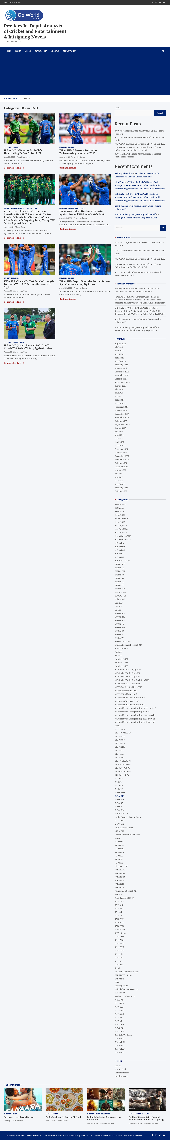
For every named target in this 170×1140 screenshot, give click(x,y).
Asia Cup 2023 (121, 525)
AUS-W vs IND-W (122, 560)
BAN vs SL (119, 582)
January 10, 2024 (135, 1123)
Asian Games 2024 (123, 539)
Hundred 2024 (121, 659)
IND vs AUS (120, 740)
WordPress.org (122, 1076)
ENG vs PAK (120, 627)
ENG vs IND (120, 617)
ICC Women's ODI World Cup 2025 (130, 697)
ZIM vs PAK (120, 1049)
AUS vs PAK (120, 550)
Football (118, 652)
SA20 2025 (119, 922)
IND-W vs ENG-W (123, 771)
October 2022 (121, 491)
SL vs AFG (119, 936)
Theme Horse (108, 1135)
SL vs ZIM (119, 964)
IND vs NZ (119, 750)
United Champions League (127, 989)
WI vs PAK (119, 1014)
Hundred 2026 (121, 666)
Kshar (20, 1120)
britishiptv (119, 194)
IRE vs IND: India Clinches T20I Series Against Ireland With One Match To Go (82, 213)
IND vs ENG (120, 747)
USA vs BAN (120, 993)
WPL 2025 (119, 1028)
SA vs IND (119, 905)
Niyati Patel (120, 182)
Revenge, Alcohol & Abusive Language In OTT (136, 218)
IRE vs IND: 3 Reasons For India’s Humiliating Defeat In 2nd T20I (23, 152)
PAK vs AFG (120, 870)
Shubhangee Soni (107, 1123)
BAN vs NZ (119, 568)
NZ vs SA (119, 856)
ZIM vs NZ (119, 1045)
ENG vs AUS (120, 613)
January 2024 (121, 452)
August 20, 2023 (65, 288)
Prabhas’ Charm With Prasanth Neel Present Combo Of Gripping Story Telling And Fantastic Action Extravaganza (147, 1121)
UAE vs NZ (119, 979)
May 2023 (119, 480)
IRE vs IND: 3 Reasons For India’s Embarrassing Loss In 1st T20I (78, 152)
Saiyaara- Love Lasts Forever (19, 1117)
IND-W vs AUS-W (122, 768)
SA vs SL (118, 912)
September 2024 (122, 424)
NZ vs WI (119, 863)
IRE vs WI (119, 806)
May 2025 (119, 396)
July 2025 (119, 389)
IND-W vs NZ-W (122, 775)
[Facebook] (152, 2)
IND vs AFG (120, 736)
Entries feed (120, 1069)
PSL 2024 (119, 894)
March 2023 (120, 484)
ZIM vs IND (120, 1042)
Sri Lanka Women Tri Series (127, 972)
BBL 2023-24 (120, 592)
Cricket (18, 51)
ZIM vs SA (119, 1052)
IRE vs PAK (119, 799)
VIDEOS (28, 51)
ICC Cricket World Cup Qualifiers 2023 (132, 680)
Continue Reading (12, 168)
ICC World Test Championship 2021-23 (132, 712)
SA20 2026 (119, 926)
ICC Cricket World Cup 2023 (127, 673)
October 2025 (121, 379)
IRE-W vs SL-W (121, 813)
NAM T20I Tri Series (124, 828)
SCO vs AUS (120, 929)
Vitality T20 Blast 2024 (125, 996)
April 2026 (119, 358)
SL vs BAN (119, 943)
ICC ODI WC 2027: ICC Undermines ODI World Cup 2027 (140, 144)
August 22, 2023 (10, 291)
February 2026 (121, 365)
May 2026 (119, 354)
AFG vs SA (119, 511)
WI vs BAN (119, 1007)
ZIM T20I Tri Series (123, 1035)
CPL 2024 (119, 603)
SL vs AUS (119, 940)
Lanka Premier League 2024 (128, 817)
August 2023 (120, 470)
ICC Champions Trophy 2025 (128, 669)
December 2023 (122, 456)
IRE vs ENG (120, 792)
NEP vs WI (119, 831)
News (77, 208)
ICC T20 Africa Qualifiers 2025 (128, 687)
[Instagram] (156, 2)
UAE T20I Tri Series (123, 975)
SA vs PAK (119, 908)
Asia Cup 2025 (121, 532)
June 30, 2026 (9, 157)
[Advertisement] (85, 75)
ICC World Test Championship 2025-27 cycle (135, 719)
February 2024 (121, 449)
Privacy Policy (69, 51)
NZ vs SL (118, 859)
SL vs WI (118, 961)
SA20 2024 (119, 919)
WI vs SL (118, 1021)
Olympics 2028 (121, 866)
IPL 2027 (119, 789)
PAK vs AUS (120, 873)
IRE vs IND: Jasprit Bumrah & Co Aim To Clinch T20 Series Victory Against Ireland (28, 347)
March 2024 (120, 445)
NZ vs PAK (119, 852)
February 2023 (121, 488)
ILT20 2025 (120, 729)
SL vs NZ (118, 954)
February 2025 (121, 407)
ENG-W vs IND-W (123, 641)
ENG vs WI (119, 638)
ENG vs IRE (120, 620)
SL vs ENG (119, 947)
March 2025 (120, 403)
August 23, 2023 (65, 218)
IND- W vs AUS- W (123, 761)
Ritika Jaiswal (63, 1120)
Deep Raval (20, 227)
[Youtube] (164, 2)
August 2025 (120, 386)
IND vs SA (119, 754)
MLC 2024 (119, 824)
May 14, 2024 (9, 227)
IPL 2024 (119, 778)
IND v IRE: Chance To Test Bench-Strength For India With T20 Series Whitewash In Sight (29, 284)
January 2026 (121, 368)
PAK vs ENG (120, 880)
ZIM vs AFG (120, 1038)
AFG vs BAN (120, 504)
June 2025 (119, 393)
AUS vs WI (119, 557)
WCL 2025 (119, 1000)
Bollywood (120, 599)
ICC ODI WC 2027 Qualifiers (127, 683)
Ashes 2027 (120, 522)
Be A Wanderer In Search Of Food (63, 1117)
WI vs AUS (119, 1003)
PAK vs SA (119, 887)
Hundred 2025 (121, 662)
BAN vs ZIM (120, 589)
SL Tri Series (120, 933)
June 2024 (119, 435)
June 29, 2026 (64, 157)
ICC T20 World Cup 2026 (126, 694)
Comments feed (122, 1073)
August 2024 (120, 428)
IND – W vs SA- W (123, 733)
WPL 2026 (119, 1031)
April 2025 (119, 400)
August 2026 (120, 344)
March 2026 (120, 361)
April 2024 (119, 442)
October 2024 (121, 421)
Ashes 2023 (120, 515)
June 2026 (119, 351)
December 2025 (122, 372)
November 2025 (122, 375)
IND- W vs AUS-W (123, 764)
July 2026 (119, 347)
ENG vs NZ (119, 624)
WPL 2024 (119, 1024)
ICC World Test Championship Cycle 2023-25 (135, 722)
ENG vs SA (119, 631)
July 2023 (119, 473)
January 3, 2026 (10, 1120)
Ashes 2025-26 (121, 518)
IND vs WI (119, 757)
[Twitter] (160, 2)
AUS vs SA (119, 553)
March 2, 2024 (92, 1123)
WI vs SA (118, 1017)
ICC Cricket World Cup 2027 (127, 676)
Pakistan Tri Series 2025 (126, 891)
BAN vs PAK (120, 571)
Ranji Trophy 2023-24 (124, 898)
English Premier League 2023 (128, 645)
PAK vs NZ (119, 884)
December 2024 (122, 414)
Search (118, 107)
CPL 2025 (119, 606)
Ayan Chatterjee (23, 157)
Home (8, 51)
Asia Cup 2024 (121, 529)
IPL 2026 (119, 785)
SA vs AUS (119, 901)
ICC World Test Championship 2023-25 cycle (135, 715)
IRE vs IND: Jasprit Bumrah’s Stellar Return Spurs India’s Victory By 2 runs (84, 283)
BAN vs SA (119, 575)
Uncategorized (121, 986)
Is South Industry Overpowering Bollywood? (135, 214)
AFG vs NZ (119, 508)
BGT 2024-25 (120, 596)
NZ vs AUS (119, 841)
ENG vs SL (119, 634)
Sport (83, 208)
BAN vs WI (119, 585)
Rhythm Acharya (80, 218)
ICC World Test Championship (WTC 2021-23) (135, 708)
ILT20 (117, 726)
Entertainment (41, 51)
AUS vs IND (120, 547)
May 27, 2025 (51, 1120)
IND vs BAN (120, 743)
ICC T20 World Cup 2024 (20, 208)
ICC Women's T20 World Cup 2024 (130, 705)
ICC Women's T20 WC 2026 (127, 701)
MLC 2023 (119, 820)
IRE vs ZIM (119, 810)
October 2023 (121, 463)
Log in (118, 1066)
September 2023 (122, 467)
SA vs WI (118, 915)
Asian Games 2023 (123, 536)
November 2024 (122, 417)
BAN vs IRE (120, 564)
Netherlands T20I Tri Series (127, 835)
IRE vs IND (7, 147)
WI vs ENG (119, 1010)
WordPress (137, 1135)
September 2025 (122, 382)
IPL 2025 (119, 782)
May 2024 (119, 438)
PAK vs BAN (120, 877)
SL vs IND (119, 950)
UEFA (117, 982)
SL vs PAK (119, 957)
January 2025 (121, 410)
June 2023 (119, 477)
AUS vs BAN (120, 543)
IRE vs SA (119, 803)
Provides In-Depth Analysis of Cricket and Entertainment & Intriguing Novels (35, 31)
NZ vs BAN (119, 845)
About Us (55, 51)
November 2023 (122, 459)
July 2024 (119, 431)
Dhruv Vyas (23, 291)
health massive (121, 206)
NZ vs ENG (119, 849)
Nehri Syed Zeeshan (124, 173)
